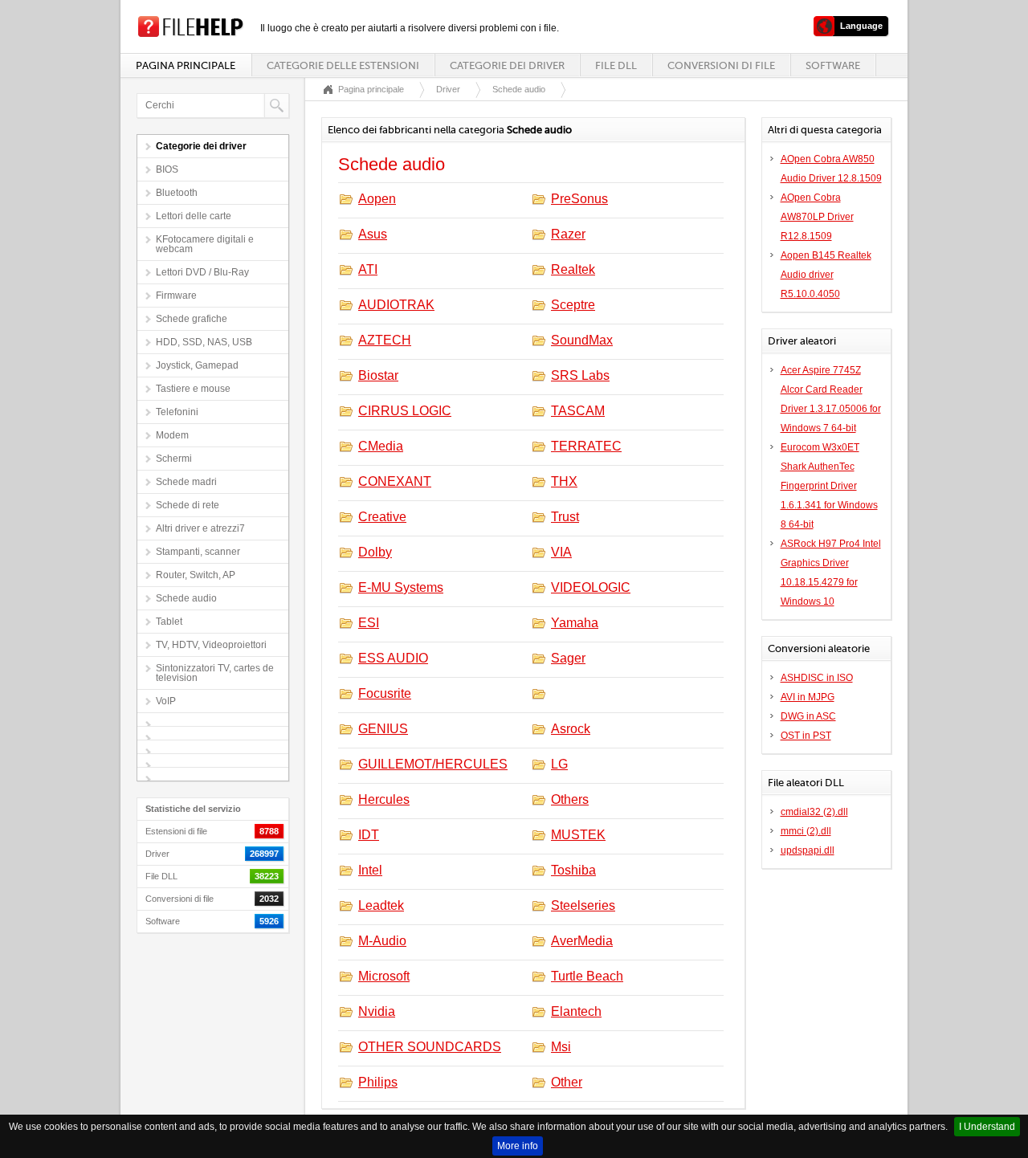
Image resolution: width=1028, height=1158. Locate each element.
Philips (378, 1082)
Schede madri (186, 481)
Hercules (384, 799)
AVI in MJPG (807, 697)
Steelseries (583, 905)
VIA (561, 552)
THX (564, 481)
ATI (367, 269)
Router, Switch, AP (195, 575)
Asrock (570, 729)
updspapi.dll (807, 850)
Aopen (377, 199)
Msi (561, 1047)
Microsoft (384, 976)
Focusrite (384, 693)
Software (833, 65)
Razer (568, 234)
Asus (372, 234)
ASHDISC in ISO (817, 677)
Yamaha (574, 623)
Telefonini (177, 412)
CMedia (380, 446)
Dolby (375, 552)
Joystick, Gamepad (197, 365)
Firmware (176, 295)
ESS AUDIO (393, 658)
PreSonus (579, 199)
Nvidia (376, 1011)
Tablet (169, 621)
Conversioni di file (721, 65)
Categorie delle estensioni (343, 65)
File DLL (616, 65)
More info (517, 1146)
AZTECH (384, 340)
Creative (382, 517)
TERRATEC (586, 446)
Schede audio (186, 598)
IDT (368, 835)
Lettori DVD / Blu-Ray (202, 272)
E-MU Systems (400, 587)
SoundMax (582, 340)
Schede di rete (187, 505)
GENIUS (383, 729)
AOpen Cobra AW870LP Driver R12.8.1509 (817, 217)
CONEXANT (394, 481)
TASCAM (578, 411)
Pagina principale (185, 65)
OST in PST (806, 735)
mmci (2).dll (806, 831)
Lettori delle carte (193, 216)
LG (559, 764)
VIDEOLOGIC (590, 587)
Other (566, 1082)
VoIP (166, 701)
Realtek (573, 269)
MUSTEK (578, 835)
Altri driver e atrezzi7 (200, 528)
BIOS (167, 169)
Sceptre (573, 305)
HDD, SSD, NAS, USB (204, 342)
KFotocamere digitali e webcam (205, 244)
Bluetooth (177, 192)
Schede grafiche (191, 318)
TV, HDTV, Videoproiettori (211, 644)
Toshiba (573, 870)
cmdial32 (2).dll (814, 812)
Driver (448, 89)
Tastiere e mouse (193, 388)
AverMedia (582, 941)
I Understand (987, 1126)
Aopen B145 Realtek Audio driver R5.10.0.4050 (826, 275)
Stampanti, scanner (198, 551)
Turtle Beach (587, 976)
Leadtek (381, 905)
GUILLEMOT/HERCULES (433, 764)
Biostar (378, 375)
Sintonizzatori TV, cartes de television (215, 673)
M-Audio (382, 941)
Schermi (174, 458)
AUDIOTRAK (396, 305)
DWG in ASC (808, 716)
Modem (172, 435)
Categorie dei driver (507, 65)
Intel (370, 870)
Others (570, 799)
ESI (368, 623)
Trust (565, 517)
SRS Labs (580, 375)
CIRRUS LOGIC (404, 411)
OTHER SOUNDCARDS (429, 1047)
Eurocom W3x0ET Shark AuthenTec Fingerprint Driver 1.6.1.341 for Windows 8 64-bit (829, 486)
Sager (568, 658)
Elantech (576, 1011)
